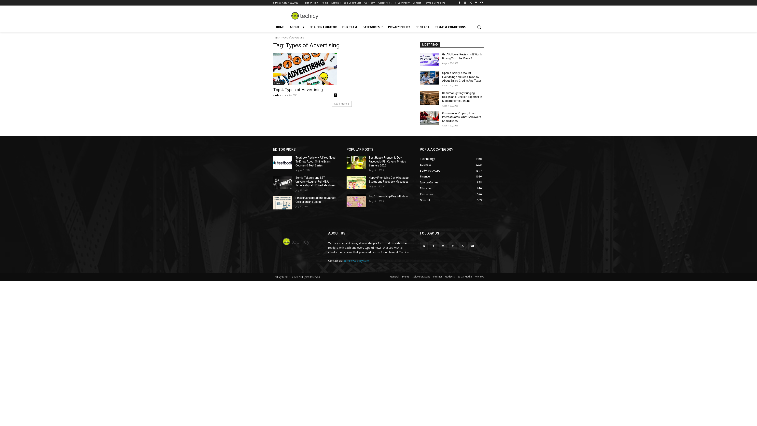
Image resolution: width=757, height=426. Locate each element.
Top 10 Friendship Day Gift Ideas (388, 196)
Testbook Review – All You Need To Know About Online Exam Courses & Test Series (316, 161)
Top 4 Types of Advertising (298, 89)
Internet (278, 83)
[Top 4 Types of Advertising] (305, 69)
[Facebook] (459, 3)
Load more (340, 103)
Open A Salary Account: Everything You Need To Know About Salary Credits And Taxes (462, 76)
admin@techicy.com (356, 261)
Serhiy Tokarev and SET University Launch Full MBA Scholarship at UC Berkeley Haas (316, 181)
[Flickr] (443, 246)
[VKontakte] (472, 246)
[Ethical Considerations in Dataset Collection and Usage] (282, 202)
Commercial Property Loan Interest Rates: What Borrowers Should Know (461, 117)
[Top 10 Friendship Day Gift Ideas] (356, 201)
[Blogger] (424, 246)
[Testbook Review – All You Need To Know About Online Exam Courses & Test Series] (282, 162)
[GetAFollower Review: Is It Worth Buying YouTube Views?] (429, 59)
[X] (470, 3)
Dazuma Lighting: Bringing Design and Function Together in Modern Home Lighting (462, 97)
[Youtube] (481, 3)
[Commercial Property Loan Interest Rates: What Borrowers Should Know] (429, 118)
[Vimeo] (476, 3)
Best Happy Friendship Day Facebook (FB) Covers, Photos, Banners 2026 (387, 161)
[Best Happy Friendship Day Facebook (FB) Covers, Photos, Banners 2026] (356, 162)
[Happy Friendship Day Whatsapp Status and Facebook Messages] (356, 182)
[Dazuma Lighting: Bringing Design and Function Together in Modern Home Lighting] (429, 98)
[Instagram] (465, 3)
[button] (479, 27)
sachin (277, 94)
